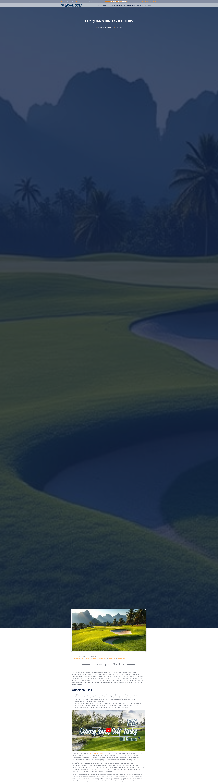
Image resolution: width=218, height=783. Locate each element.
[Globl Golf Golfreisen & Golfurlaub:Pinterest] (156, 2)
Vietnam (105, 658)
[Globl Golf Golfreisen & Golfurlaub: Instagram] (142, 2)
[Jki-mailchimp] (137, 2)
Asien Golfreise (79, 658)
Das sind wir (105, 5)
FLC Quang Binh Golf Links (98, 754)
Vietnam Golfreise (121, 658)
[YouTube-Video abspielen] (108, 730)
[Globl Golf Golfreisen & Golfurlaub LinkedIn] (150, 2)
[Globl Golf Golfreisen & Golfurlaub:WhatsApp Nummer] (145, 2)
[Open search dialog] (154, 5)
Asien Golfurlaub (88, 658)
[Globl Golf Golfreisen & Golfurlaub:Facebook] (140, 2)
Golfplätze (148, 5)
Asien (74, 658)
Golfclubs (119, 27)
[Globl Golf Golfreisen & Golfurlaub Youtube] (148, 2)
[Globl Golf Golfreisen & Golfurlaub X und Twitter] (153, 2)
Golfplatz (94, 658)
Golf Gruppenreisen (116, 5)
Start (98, 5)
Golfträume (140, 5)
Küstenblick (100, 658)
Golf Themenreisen (129, 5)
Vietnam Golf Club (112, 658)
